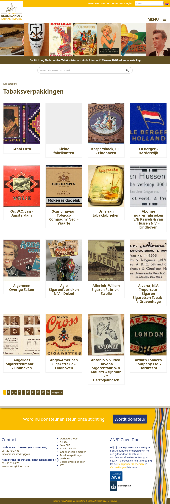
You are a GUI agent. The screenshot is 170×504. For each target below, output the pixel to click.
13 (43, 392)
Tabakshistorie (68, 448)
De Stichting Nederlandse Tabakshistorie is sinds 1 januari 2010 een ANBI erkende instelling (85, 60)
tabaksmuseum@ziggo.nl (16, 454)
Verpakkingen (118, 467)
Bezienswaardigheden (72, 461)
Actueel (64, 441)
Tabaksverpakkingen (71, 455)
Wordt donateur (130, 419)
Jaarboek (65, 458)
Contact (105, 3)
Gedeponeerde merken (73, 451)
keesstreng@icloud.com (15, 466)
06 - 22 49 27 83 (10, 450)
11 (33, 392)
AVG (62, 465)
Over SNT (93, 3)
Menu (153, 19)
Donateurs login (122, 3)
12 (38, 392)
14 (48, 392)
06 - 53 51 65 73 (10, 463)
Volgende (57, 392)
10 (28, 392)
